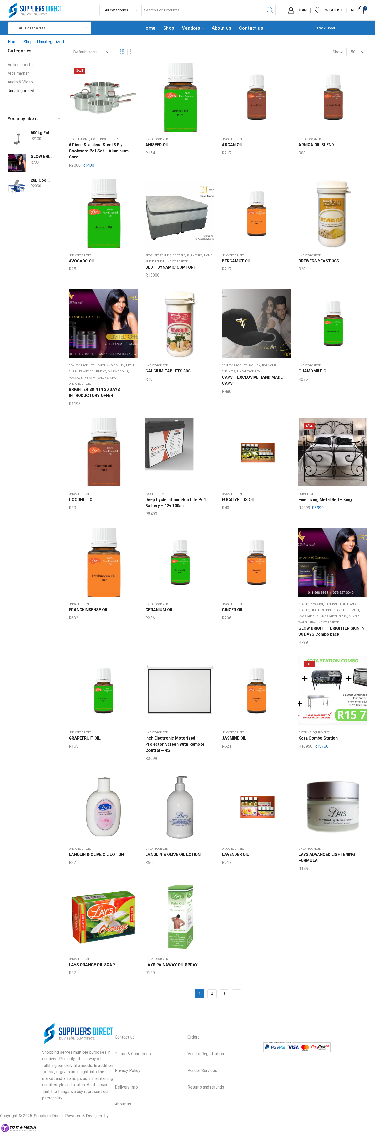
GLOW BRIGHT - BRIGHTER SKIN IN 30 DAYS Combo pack (41, 156)
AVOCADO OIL (82, 261)
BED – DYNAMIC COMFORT (170, 267)
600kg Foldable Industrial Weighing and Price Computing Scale (41, 132)
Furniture (194, 255)
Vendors (191, 28)
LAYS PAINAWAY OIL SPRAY (171, 964)
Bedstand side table (169, 255)
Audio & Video (20, 82)
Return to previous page (345, 41)
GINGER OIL (232, 609)
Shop (168, 28)
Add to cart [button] (103, 99)
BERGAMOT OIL (236, 261)
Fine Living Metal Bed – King (325, 499)
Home (148, 28)
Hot (94, 139)
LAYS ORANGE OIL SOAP (92, 964)
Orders (194, 1037)
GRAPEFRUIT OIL (85, 738)
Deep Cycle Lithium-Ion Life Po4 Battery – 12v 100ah (175, 502)
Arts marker (18, 73)
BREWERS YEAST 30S (318, 261)
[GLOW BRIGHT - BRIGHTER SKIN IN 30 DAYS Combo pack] (17, 163)
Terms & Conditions (133, 1053)
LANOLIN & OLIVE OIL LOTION (96, 854)
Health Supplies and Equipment (335, 610)
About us (221, 28)
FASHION (254, 365)
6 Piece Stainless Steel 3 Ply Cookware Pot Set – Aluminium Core (99, 150)
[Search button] (270, 10)
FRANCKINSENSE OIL (88, 609)
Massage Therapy (82, 377)
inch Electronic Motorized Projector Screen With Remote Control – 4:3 (174, 744)
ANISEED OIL (157, 144)
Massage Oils (118, 371)
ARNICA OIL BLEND (316, 144)
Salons (102, 377)
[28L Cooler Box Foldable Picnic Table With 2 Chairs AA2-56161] (17, 186)
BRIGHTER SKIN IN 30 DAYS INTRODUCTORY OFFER (94, 392)
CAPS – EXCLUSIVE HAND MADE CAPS (252, 380)
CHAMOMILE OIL (314, 371)
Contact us (251, 28)
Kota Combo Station (318, 738)
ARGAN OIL (232, 144)
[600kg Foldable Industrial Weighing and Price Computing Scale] (17, 139)
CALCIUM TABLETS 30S (168, 371)
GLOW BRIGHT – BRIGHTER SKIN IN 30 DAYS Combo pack (331, 631)
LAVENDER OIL (235, 854)
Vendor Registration (206, 1053)
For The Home (79, 139)
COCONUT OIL (82, 499)
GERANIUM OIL (159, 609)
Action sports (20, 64)
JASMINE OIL (234, 738)
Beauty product (81, 365)
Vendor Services (202, 1070)
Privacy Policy (127, 1070)
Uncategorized (110, 139)
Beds (149, 255)
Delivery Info (126, 1087)
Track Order (325, 28)
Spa (113, 377)
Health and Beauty (110, 365)
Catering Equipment (313, 732)
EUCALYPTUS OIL (238, 499)
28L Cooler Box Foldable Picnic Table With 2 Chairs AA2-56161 (41, 180)
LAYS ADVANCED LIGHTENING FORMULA (326, 857)
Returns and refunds (206, 1087)
